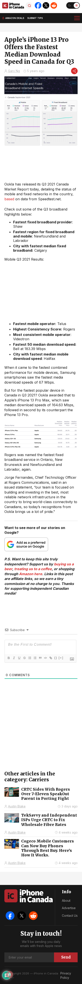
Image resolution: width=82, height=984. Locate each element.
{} (55, 657)
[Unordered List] (34, 657)
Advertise (69, 908)
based (9, 199)
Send (66, 957)
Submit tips (35, 18)
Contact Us (70, 915)
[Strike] (24, 657)
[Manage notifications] (9, 974)
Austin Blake (17, 806)
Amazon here (30, 574)
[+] (61, 657)
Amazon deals (14, 18)
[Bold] (8, 657)
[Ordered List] (29, 657)
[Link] (50, 657)
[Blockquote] (40, 657)
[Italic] (13, 657)
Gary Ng (14, 71)
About (66, 900)
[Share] (74, 71)
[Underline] (19, 657)
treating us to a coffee (33, 569)
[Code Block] (45, 657)
